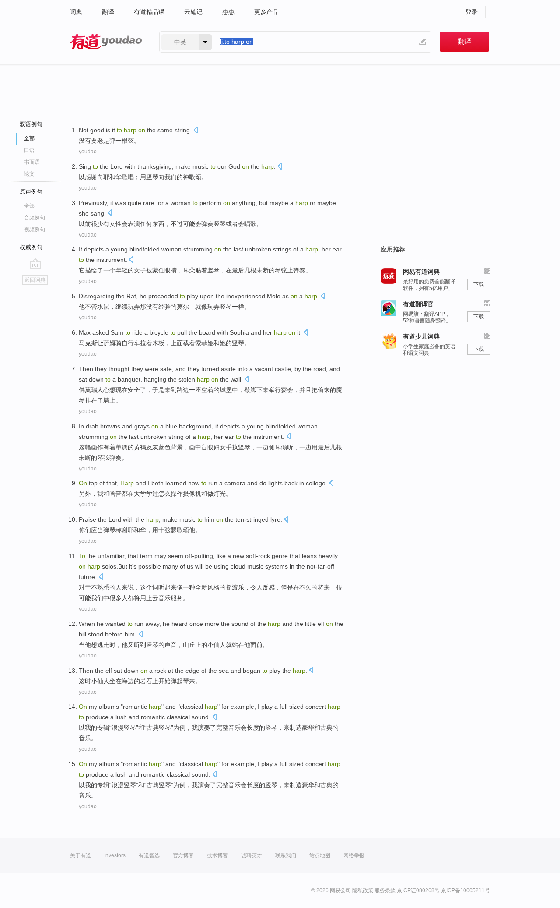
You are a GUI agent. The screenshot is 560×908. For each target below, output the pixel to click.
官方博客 (183, 855)
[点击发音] (195, 130)
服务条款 (385, 890)
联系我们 (285, 855)
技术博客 (217, 855)
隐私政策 (362, 890)
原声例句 (31, 191)
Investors (115, 855)
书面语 (32, 162)
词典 (76, 11)
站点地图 (319, 855)
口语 (29, 150)
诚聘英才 (251, 855)
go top (35, 263)
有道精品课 (149, 11)
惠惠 (228, 11)
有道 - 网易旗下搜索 (106, 42)
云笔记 (193, 11)
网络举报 (353, 855)
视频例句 (34, 229)
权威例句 (31, 247)
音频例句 (34, 218)
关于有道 (80, 855)
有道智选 (149, 855)
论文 (29, 174)
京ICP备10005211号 (465, 890)
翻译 (108, 11)
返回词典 (35, 280)
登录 (472, 11)
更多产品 (266, 11)
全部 (29, 206)
